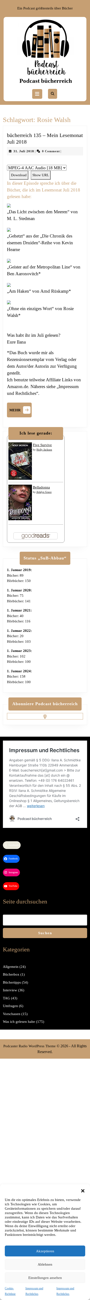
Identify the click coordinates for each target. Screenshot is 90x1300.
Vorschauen (11, 1014)
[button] (82, 1190)
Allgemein (10, 967)
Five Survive (42, 445)
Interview (10, 990)
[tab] (37, 94)
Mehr (20, 409)
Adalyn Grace (44, 491)
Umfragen (10, 1006)
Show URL (40, 175)
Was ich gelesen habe (19, 1022)
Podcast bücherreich (45, 80)
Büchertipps (12, 982)
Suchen (45, 933)
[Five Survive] (20, 461)
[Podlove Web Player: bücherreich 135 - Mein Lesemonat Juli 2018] (45, 162)
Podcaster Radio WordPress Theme (29, 1046)
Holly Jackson (44, 449)
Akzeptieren (45, 1251)
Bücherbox (11, 974)
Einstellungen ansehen (45, 1278)
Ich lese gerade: (35, 433)
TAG (6, 998)
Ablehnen (45, 1264)
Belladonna (41, 487)
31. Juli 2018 (23, 151)
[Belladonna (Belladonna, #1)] (20, 502)
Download (19, 175)
